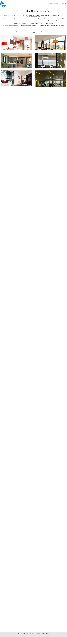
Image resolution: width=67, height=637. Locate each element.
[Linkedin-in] (65, 4)
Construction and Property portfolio (28, 29)
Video (56, 3)
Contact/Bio (61, 3)
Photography (51, 3)
